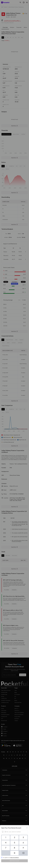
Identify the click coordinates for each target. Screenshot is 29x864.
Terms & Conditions (14, 857)
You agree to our (11, 857)
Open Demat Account (14, 860)
